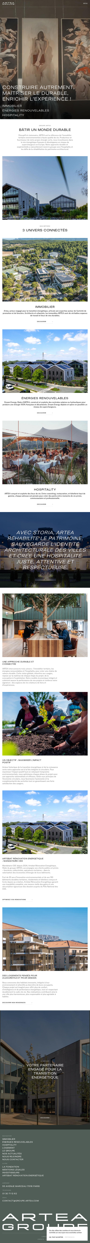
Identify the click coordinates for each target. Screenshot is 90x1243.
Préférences (69, 1237)
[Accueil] (8, 3)
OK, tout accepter (56, 1237)
